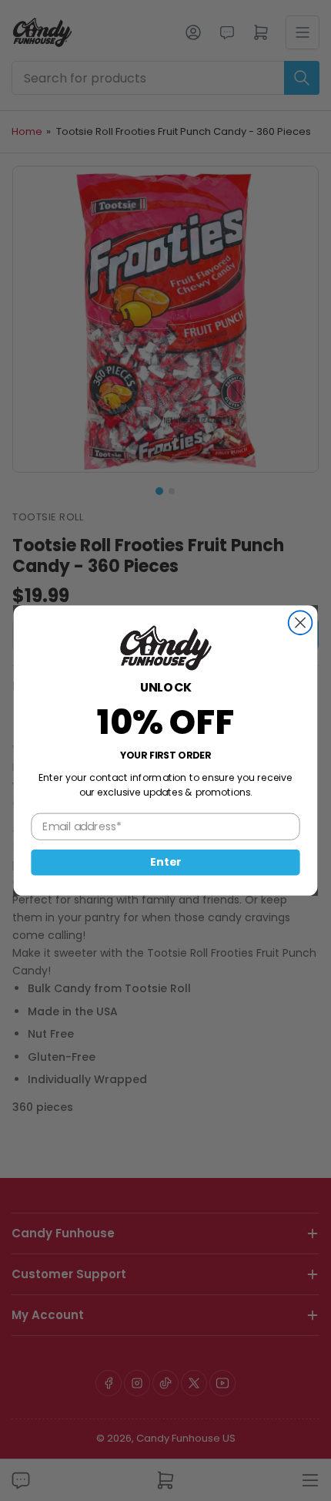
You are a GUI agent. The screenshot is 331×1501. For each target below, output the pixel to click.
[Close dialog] (301, 622)
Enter (165, 862)
